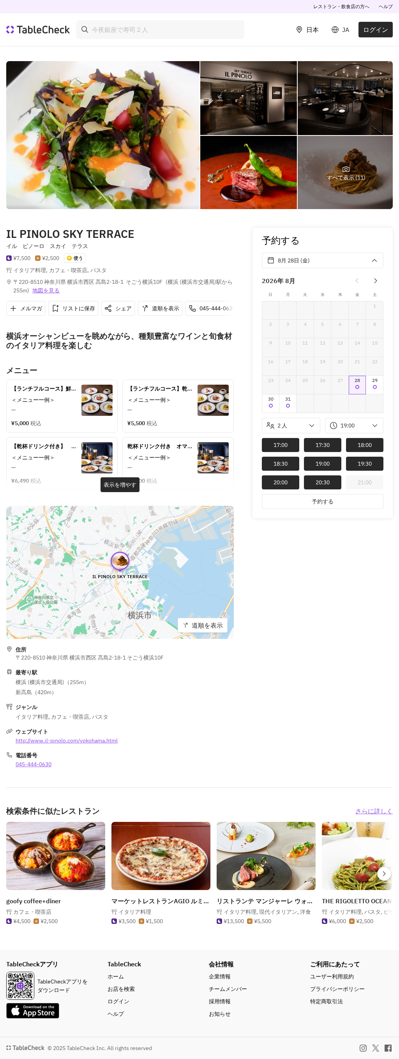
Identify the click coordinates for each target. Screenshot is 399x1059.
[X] (375, 1048)
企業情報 (220, 976)
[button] (357, 385)
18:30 (281, 463)
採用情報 (220, 1001)
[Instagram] (363, 1048)
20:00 (281, 482)
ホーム (116, 976)
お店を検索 (121, 988)
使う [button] (78, 258)
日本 (312, 29)
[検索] (85, 29)
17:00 (281, 445)
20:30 (323, 482)
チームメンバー (228, 988)
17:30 (323, 445)
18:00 (365, 445)
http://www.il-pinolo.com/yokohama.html (67, 740)
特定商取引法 (326, 1001)
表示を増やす (120, 484)
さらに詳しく (374, 811)
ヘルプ (386, 6)
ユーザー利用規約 (332, 976)
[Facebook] (388, 1048)
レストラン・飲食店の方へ (341, 6)
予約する (323, 501)
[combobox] (160, 29)
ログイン (375, 29)
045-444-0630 (33, 764)
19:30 (365, 463)
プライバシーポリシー (337, 988)
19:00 (323, 463)
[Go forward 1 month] (375, 280)
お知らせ (220, 1013)
